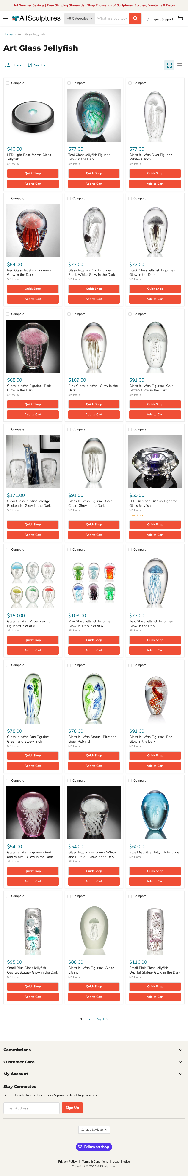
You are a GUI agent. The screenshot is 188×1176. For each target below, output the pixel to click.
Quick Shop (33, 173)
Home (8, 34)
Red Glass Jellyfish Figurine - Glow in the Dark (29, 272)
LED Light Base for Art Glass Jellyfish (29, 157)
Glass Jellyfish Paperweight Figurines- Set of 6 (28, 623)
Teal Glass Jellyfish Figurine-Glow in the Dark (151, 623)
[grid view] (169, 65)
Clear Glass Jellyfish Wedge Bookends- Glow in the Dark (29, 503)
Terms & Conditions (95, 1162)
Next (101, 1019)
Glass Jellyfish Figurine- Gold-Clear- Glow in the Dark (91, 503)
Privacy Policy (67, 1162)
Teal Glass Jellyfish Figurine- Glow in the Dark (90, 157)
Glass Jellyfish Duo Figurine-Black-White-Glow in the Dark (91, 272)
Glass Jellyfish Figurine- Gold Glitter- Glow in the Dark (151, 388)
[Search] (135, 18)
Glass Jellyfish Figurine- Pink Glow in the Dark (29, 388)
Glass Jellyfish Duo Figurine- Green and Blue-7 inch (28, 739)
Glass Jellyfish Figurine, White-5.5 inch (92, 970)
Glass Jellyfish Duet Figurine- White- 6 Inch (151, 157)
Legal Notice (121, 1162)
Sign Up (72, 1107)
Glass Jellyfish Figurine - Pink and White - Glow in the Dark (30, 854)
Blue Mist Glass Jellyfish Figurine (154, 852)
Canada (92, 1130)
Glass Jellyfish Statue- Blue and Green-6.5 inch (92, 739)
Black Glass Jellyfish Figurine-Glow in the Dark (152, 272)
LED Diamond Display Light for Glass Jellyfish (153, 503)
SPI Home (13, 163)
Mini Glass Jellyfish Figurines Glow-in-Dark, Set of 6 (90, 623)
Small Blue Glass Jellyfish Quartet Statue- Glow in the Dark (32, 970)
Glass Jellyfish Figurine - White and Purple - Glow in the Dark (92, 854)
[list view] (179, 65)
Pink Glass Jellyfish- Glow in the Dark (93, 388)
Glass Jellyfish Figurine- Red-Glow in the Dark (151, 739)
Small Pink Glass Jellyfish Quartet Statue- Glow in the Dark (154, 970)
